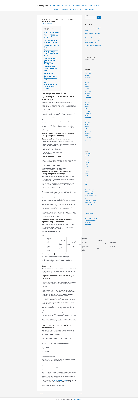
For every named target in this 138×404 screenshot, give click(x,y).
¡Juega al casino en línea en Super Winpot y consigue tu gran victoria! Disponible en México (93, 29)
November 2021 (88, 129)
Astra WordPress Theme (77, 399)
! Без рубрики (88, 153)
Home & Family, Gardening (90, 204)
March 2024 (87, 111)
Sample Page (84, 5)
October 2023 (87, 120)
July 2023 (87, 124)
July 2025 (87, 82)
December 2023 (88, 117)
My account (52, 5)
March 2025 (87, 89)
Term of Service (57, 9)
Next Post (79, 393)
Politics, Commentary (89, 213)
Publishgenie (42, 6)
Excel (88, 1)
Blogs (56, 1)
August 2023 (87, 122)
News (86, 209)
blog (86, 184)
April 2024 (87, 109)
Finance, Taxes (88, 196)
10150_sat (87, 162)
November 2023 (88, 119)
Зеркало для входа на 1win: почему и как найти (51, 78)
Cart (60, 1)
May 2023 (87, 128)
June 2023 (87, 126)
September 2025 (88, 79)
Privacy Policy (64, 5)
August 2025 (87, 80)
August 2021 (87, 133)
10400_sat (87, 164)
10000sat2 (87, 155)
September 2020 (88, 140)
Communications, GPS (89, 193)
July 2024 (87, 104)
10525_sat (87, 167)
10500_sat (87, 166)
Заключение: (48, 73)
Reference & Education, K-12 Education (92, 218)
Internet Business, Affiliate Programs (92, 206)
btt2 (86, 186)
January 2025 (87, 93)
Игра (86, 226)
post (86, 215)
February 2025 (88, 91)
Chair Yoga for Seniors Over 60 (68, 1)
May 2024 (87, 108)
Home (98, 1)
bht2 (86, 182)
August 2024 (87, 102)
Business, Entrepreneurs (90, 189)
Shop (51, 9)
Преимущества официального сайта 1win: (51, 68)
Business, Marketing (89, 191)
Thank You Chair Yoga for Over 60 (76, 9)
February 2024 (88, 113)
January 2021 (87, 139)
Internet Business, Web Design (91, 207)
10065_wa (87, 160)
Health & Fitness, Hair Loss (90, 202)
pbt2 (86, 211)
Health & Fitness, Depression (90, 200)
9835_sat (87, 175)
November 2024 (88, 97)
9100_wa (86, 173)
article (86, 178)
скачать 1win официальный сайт (60, 380)
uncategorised (88, 222)
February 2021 (88, 137)
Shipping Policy (96, 5)
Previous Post (40, 393)
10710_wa (87, 169)
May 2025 (87, 86)
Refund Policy (78, 5)
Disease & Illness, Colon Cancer (91, 195)
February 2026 (88, 71)
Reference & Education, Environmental (92, 216)
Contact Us (83, 1)
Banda (86, 180)
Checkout (78, 1)
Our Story (58, 5)
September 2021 (88, 131)
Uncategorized (45, 23)
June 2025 (87, 84)
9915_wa (86, 177)
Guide (86, 198)
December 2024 (88, 95)
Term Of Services (65, 9)
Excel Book (93, 1)
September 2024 (88, 100)
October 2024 (87, 99)
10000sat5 (87, 157)
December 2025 (88, 73)
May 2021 (87, 135)
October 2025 (87, 77)
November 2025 (88, 75)
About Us (52, 1)
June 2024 (87, 106)
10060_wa (87, 158)
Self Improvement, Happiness (90, 220)
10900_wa (87, 171)
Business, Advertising (89, 187)
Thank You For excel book (89, 9)
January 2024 (87, 115)
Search (90, 5)
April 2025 (87, 88)
